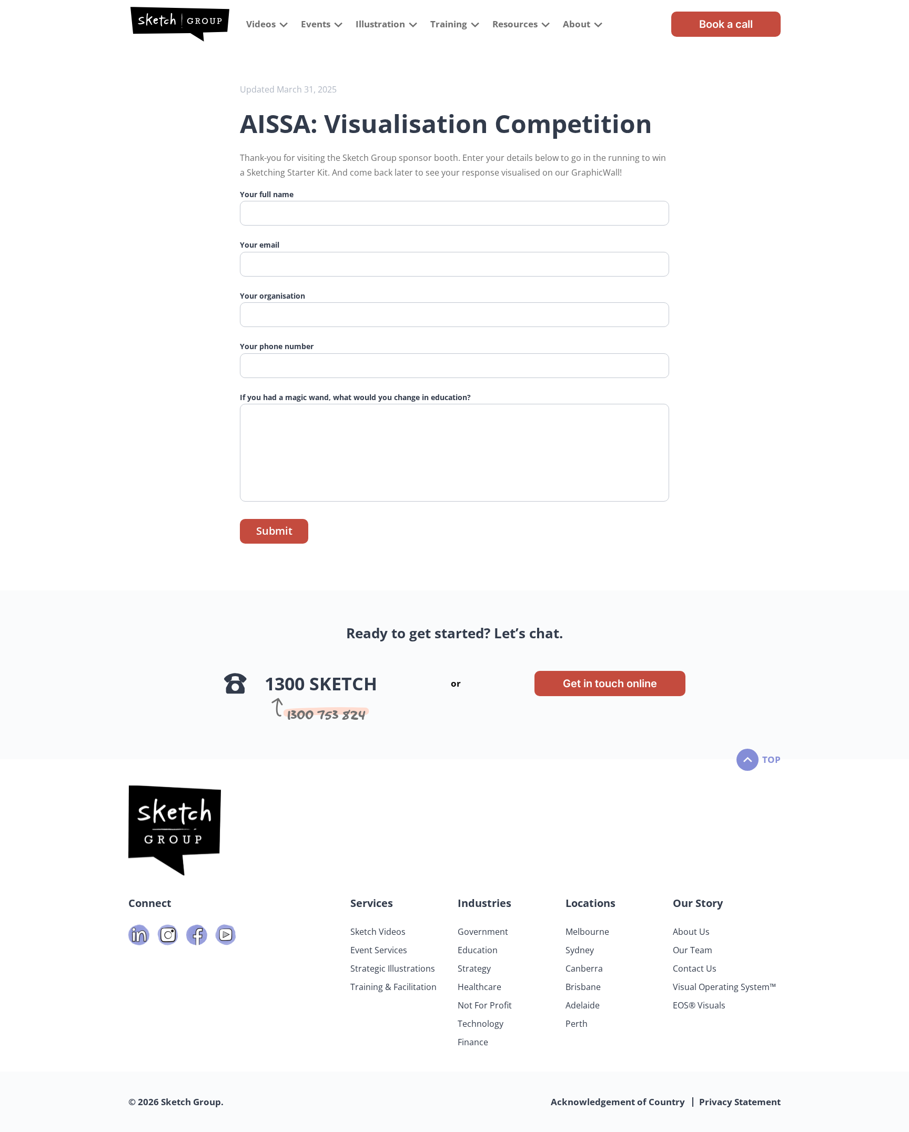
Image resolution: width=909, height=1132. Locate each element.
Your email (259, 245)
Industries (484, 903)
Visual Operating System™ (724, 987)
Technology (480, 1023)
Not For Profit (485, 1005)
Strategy (474, 968)
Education (478, 950)
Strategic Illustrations (392, 968)
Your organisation (272, 296)
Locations (590, 903)
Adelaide (582, 1005)
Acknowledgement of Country (618, 1102)
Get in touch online (610, 683)
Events (315, 24)
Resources (515, 24)
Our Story (698, 903)
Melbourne (587, 931)
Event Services (378, 950)
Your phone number (277, 346)
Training (448, 24)
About (576, 24)
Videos (261, 24)
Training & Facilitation (393, 987)
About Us (691, 931)
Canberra (584, 968)
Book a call (726, 24)
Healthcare (479, 987)
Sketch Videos (378, 931)
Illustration (380, 24)
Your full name (267, 194)
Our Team (692, 950)
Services (371, 903)
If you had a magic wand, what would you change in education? (355, 397)
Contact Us (694, 968)
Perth (576, 1023)
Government (483, 931)
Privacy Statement (740, 1102)
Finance (473, 1042)
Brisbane (583, 987)
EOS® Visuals (699, 1005)
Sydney (579, 950)
